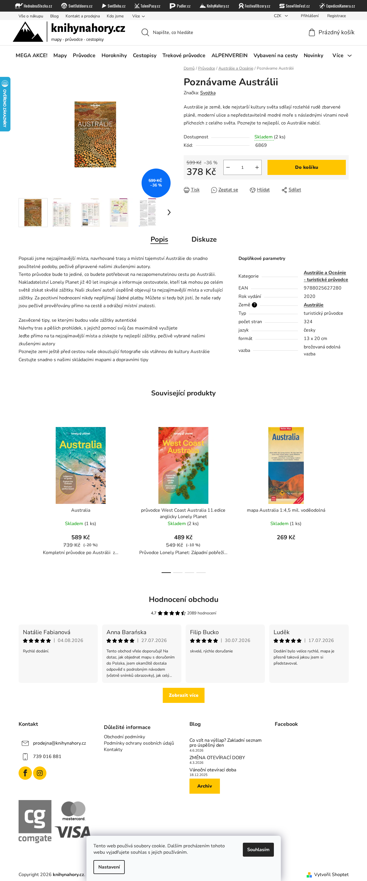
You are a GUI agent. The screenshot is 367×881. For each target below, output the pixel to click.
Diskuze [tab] (204, 239)
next (344, 498)
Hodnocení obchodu (183, 599)
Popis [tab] (159, 239)
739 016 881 (47, 756)
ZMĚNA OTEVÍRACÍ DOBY (217, 758)
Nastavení (109, 867)
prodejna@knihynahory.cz (59, 743)
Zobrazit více (183, 695)
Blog (54, 16)
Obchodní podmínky (124, 737)
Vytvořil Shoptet (331, 874)
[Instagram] (39, 773)
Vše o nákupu (31, 16)
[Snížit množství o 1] (228, 167)
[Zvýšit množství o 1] (257, 167)
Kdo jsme (115, 16)
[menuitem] (31, 55)
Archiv (204, 786)
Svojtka (208, 93)
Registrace (336, 16)
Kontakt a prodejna (83, 16)
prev (23, 498)
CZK (278, 16)
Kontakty (113, 749)
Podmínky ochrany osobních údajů (139, 743)
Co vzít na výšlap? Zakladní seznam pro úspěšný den (225, 743)
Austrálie (313, 305)
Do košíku (306, 167)
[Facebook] (25, 773)
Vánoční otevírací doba (212, 770)
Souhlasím (258, 849)
